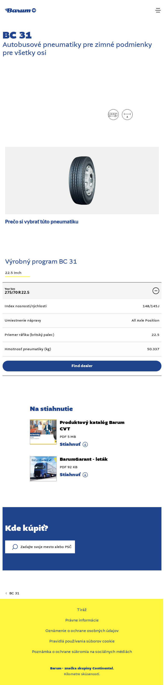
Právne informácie (82, 620)
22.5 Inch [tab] (13, 273)
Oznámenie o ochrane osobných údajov (82, 630)
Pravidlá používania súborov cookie (82, 641)
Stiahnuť (70, 444)
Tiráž (82, 609)
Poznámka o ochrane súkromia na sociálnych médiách (82, 651)
